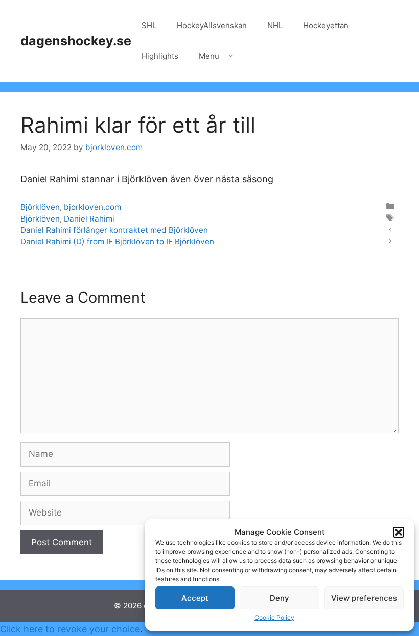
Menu (209, 56)
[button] (398, 532)
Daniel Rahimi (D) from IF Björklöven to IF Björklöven (117, 242)
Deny (279, 598)
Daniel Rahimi (89, 219)
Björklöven (40, 207)
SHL (149, 25)
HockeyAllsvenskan (212, 25)
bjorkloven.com (92, 207)
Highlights (160, 56)
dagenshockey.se (75, 40)
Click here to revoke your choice (70, 629)
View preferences (364, 598)
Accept (194, 598)
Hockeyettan (325, 25)
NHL (275, 25)
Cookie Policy (274, 617)
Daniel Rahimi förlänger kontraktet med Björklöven (114, 230)
